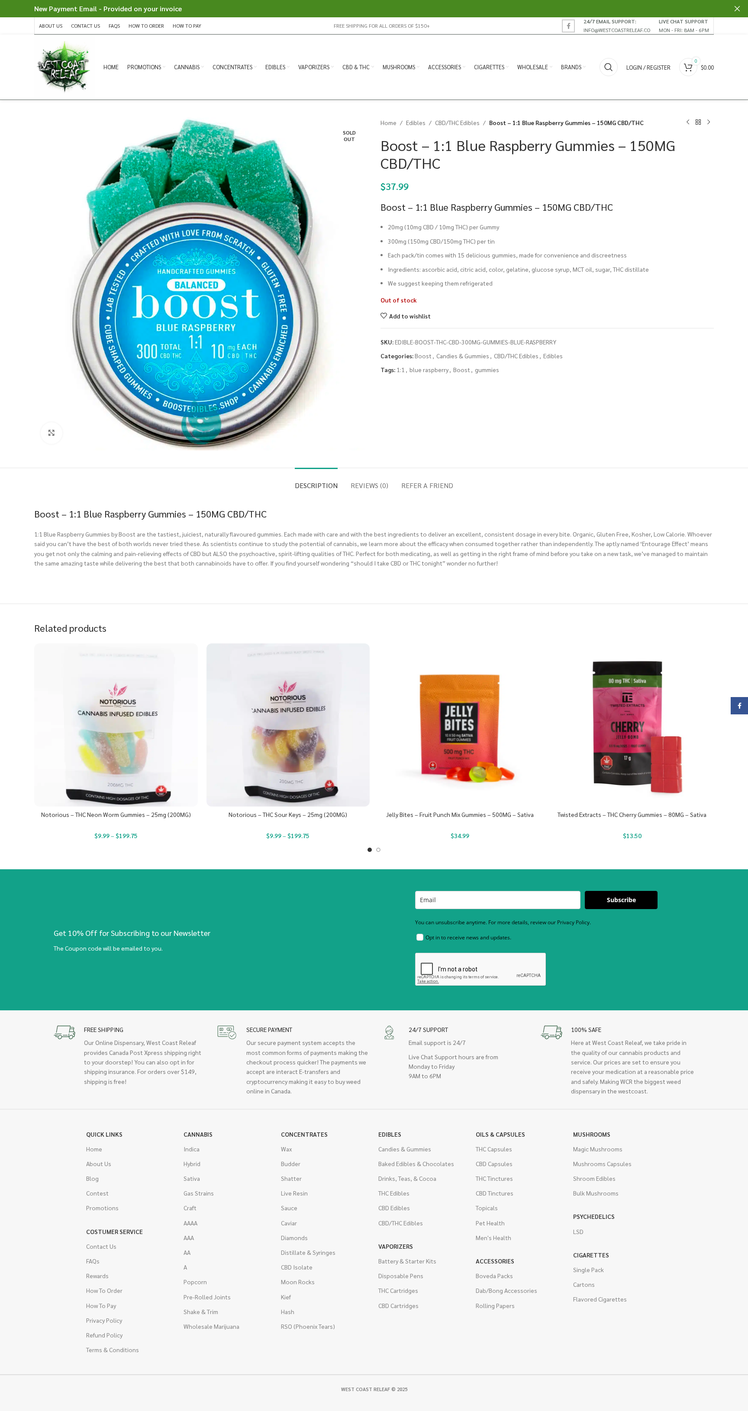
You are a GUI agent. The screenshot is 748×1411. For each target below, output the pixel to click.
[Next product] (708, 122)
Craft (190, 1208)
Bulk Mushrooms (596, 1193)
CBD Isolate (297, 1267)
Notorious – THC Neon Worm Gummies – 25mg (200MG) (116, 814)
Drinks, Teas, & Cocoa (407, 1178)
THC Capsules (494, 1149)
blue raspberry (428, 369)
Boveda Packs (494, 1275)
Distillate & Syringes (308, 1252)
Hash (287, 1311)
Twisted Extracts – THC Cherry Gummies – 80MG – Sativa (632, 814)
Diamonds (294, 1237)
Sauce (289, 1208)
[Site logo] (64, 66)
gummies (487, 369)
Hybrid (192, 1163)
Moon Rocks (298, 1282)
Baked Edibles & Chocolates (416, 1163)
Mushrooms (591, 1134)
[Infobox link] (617, 25)
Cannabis (198, 1134)
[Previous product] (688, 122)
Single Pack (588, 1269)
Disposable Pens (400, 1275)
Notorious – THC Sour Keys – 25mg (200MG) (288, 814)
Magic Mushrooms (597, 1149)
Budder (290, 1163)
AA (187, 1252)
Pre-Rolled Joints (207, 1297)
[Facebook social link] (568, 25)
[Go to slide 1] (370, 850)
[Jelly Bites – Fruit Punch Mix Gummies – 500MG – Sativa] (460, 725)
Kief (286, 1297)
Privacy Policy (104, 1320)
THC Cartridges (398, 1290)
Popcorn (195, 1282)
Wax (286, 1149)
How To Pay (101, 1305)
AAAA (190, 1223)
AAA (189, 1237)
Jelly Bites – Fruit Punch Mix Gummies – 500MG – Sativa (460, 814)
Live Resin (294, 1193)
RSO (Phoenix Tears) (308, 1326)
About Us (98, 1163)
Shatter (291, 1178)
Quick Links (104, 1134)
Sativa (192, 1178)
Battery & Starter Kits (407, 1261)
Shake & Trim (201, 1311)
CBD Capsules (494, 1163)
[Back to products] (698, 122)
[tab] (316, 481)
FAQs (93, 1261)
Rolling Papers (495, 1305)
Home (388, 122)
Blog (92, 1178)
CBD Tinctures (494, 1193)
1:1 (401, 369)
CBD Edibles (394, 1208)
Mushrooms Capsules (602, 1163)
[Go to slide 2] (378, 850)
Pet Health (490, 1223)
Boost (423, 356)
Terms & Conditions (112, 1349)
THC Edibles (393, 1193)
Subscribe (621, 900)
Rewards (97, 1275)
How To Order (104, 1290)
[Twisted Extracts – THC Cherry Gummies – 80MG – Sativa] (632, 725)
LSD (578, 1231)
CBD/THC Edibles (457, 122)
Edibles (416, 122)
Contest (97, 1193)
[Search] (608, 67)
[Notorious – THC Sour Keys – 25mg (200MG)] (288, 725)
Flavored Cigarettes (600, 1299)
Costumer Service (114, 1231)
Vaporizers (395, 1246)
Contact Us (101, 1246)
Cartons (584, 1284)
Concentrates (304, 1134)
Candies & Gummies (462, 356)
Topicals (487, 1208)
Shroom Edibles (594, 1178)
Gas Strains (199, 1193)
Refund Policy (104, 1335)
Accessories (495, 1261)
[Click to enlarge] (51, 433)
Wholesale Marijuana (211, 1326)
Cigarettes (591, 1255)
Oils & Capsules (500, 1134)
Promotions (102, 1208)
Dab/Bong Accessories (506, 1290)
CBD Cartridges (398, 1305)
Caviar (289, 1223)
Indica (192, 1149)
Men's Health (493, 1237)
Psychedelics (594, 1216)
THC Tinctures (494, 1178)
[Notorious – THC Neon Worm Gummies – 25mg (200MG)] (116, 725)
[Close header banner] (737, 8)
